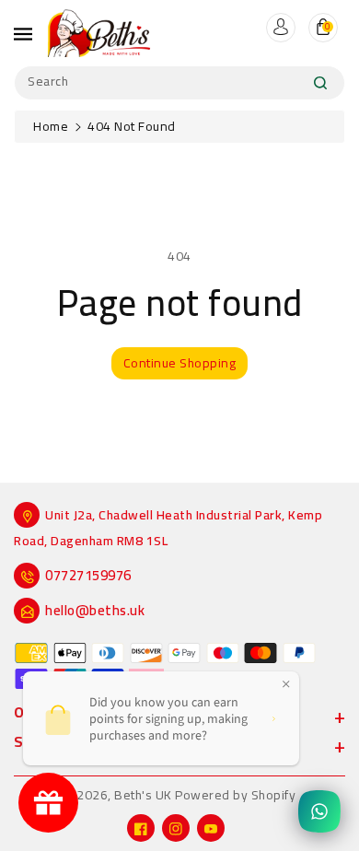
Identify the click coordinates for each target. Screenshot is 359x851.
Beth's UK (143, 795)
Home (50, 126)
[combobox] (179, 82)
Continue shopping (180, 363)
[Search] (320, 82)
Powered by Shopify (235, 795)
